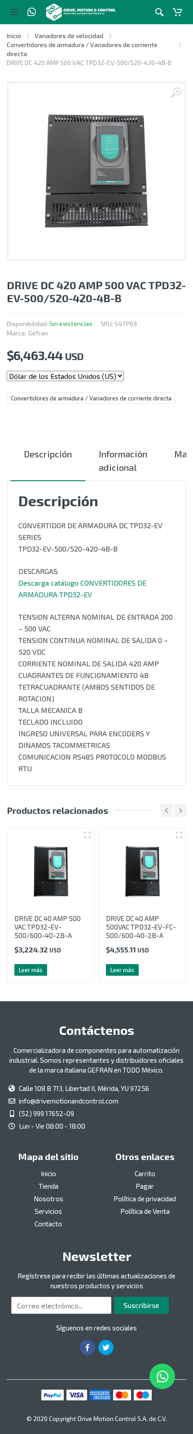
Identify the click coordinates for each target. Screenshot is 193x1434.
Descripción (48, 453)
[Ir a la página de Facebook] (87, 1347)
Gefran (38, 333)
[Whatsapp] (31, 12)
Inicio (14, 35)
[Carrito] (177, 12)
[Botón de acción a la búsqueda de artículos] (159, 12)
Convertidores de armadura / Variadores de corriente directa (91, 398)
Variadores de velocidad (69, 35)
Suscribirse (141, 1305)
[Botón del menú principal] (15, 12)
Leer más (31, 969)
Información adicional (123, 460)
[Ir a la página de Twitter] (106, 1347)
